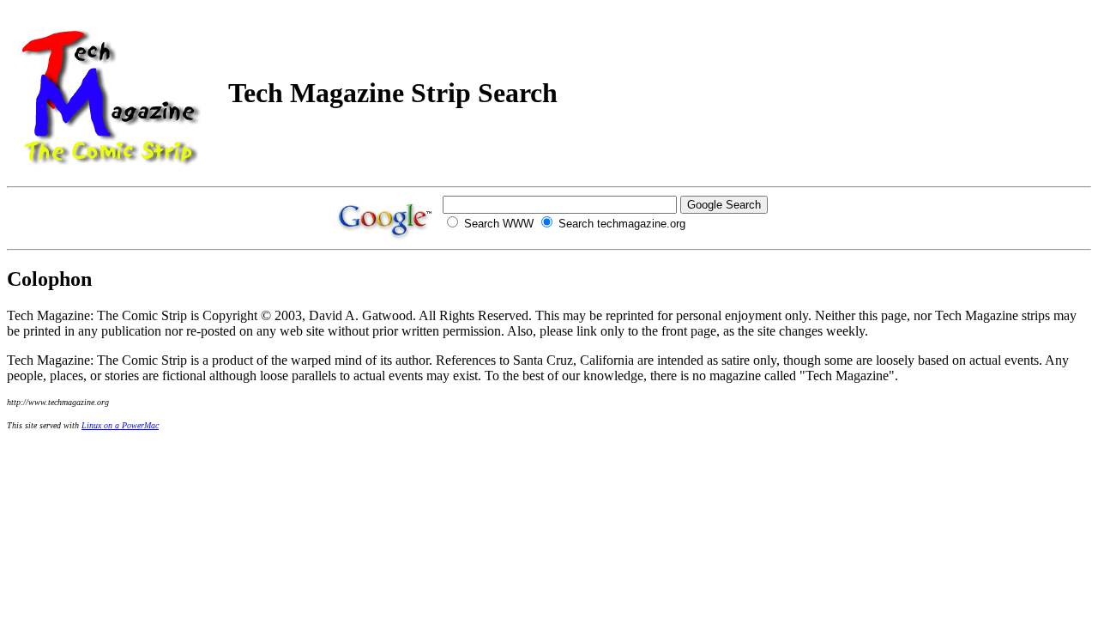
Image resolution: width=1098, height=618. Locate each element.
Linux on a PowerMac (120, 425)
